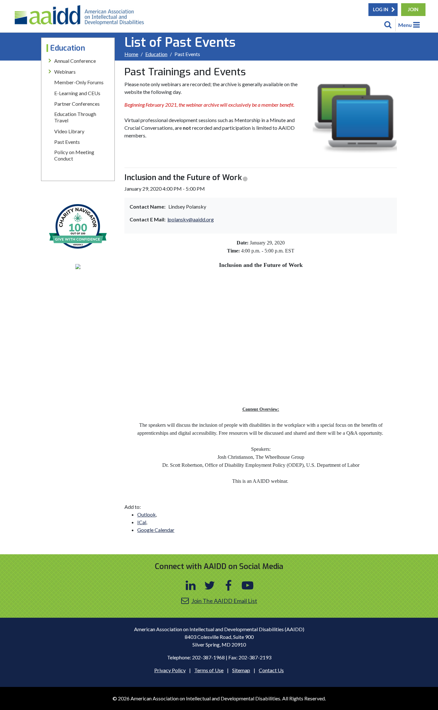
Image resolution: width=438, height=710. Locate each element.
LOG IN (380, 9)
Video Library (69, 131)
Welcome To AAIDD (81, 17)
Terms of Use (208, 670)
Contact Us (271, 670)
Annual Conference (75, 61)
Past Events (67, 142)
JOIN (413, 9)
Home (131, 54)
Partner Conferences (77, 104)
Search (388, 25)
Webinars (65, 72)
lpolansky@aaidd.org (190, 219)
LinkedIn (190, 585)
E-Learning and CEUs (77, 93)
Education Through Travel (75, 117)
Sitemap (241, 670)
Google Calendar (155, 530)
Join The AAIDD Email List (224, 600)
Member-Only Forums (79, 82)
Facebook (228, 585)
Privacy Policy (170, 670)
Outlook (146, 514)
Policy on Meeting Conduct (74, 155)
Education (156, 54)
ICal (141, 522)
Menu (405, 25)
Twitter (209, 585)
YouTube (247, 585)
